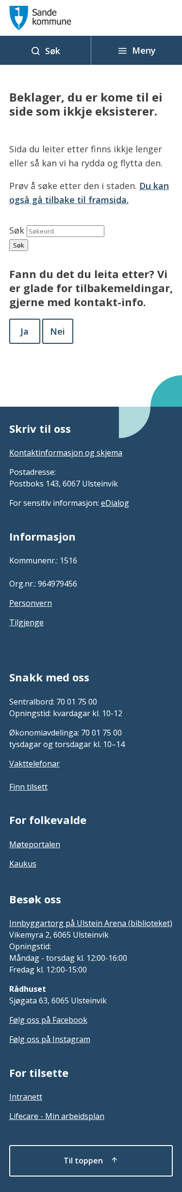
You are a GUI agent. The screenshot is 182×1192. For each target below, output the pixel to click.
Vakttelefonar (34, 763)
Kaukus (22, 863)
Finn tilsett (28, 786)
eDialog (115, 503)
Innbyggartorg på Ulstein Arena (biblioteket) (90, 923)
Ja (24, 331)
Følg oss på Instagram (49, 1039)
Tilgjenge (26, 622)
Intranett (25, 1096)
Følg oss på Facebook (48, 1020)
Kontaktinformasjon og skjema (65, 452)
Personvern (30, 603)
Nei (57, 331)
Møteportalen (34, 844)
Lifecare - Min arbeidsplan (56, 1116)
